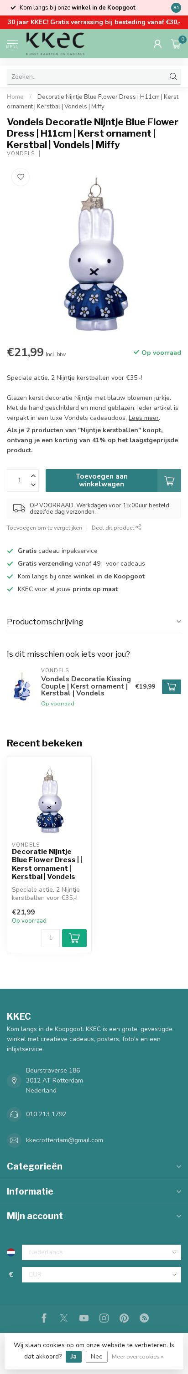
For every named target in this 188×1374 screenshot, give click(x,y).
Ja (74, 1356)
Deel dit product (114, 527)
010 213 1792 (46, 1114)
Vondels (21, 153)
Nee (97, 1356)
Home (15, 97)
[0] (176, 44)
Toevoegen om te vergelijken (44, 527)
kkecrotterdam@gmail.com (64, 1140)
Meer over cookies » (138, 1356)
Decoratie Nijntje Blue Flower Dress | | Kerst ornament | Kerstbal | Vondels (47, 864)
